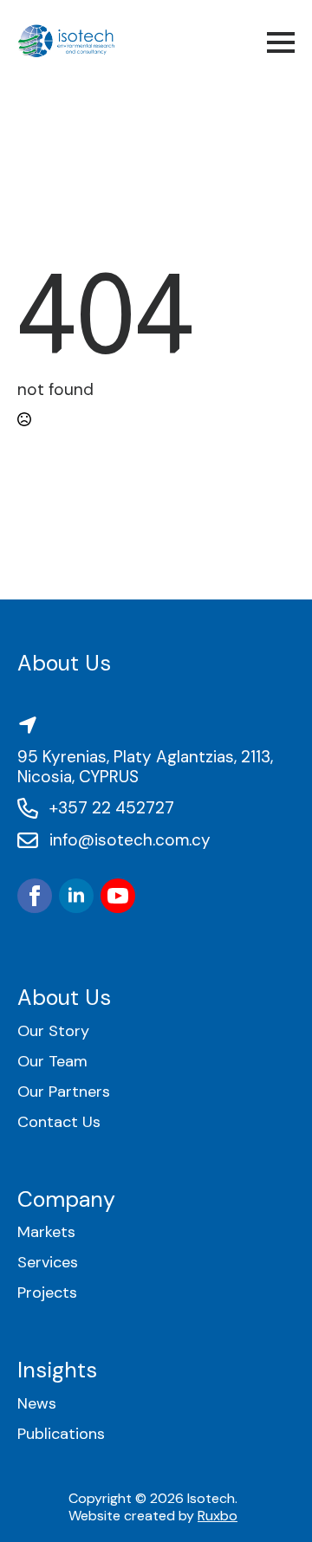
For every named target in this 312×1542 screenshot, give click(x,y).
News (36, 1404)
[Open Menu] (281, 42)
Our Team (52, 1062)
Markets (46, 1232)
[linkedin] (76, 895)
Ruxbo (217, 1515)
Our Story (53, 1031)
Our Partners (63, 1092)
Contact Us (59, 1122)
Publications (61, 1434)
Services (47, 1263)
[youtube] (118, 895)
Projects (47, 1293)
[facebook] (34, 895)
